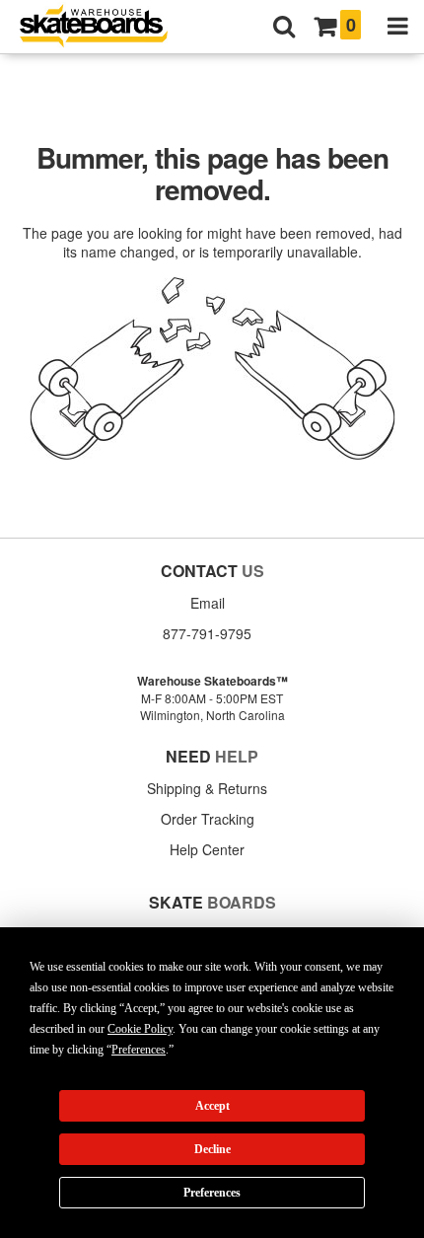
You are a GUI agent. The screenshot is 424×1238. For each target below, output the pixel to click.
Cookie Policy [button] (140, 1029)
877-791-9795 (207, 633)
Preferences (212, 1193)
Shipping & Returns (207, 788)
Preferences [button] (138, 1049)
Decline (212, 1149)
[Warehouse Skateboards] (103, 27)
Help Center (207, 849)
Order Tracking (207, 819)
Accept (212, 1106)
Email (207, 603)
